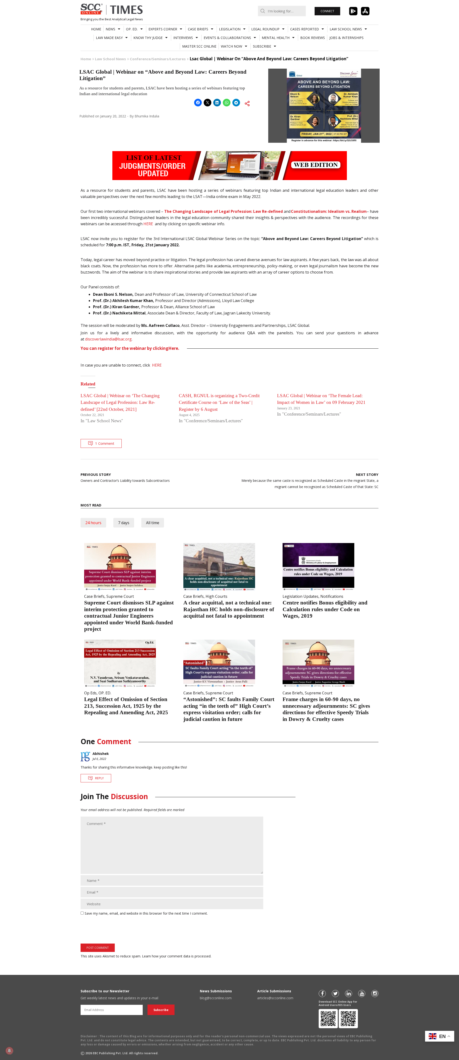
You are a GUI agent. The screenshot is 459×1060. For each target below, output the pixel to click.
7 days (123, 522)
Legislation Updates (300, 596)
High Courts (216, 596)
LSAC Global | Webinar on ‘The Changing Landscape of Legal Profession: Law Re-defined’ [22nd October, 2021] (120, 402)
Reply (99, 778)
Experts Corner (162, 29)
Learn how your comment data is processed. (176, 956)
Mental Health (276, 37)
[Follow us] (322, 993)
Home (96, 29)
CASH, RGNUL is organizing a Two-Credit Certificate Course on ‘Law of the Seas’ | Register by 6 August (219, 402)
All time (152, 522)
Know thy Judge (148, 37)
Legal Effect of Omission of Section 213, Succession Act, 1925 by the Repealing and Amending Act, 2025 (126, 705)
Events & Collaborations (227, 37)
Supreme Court (120, 596)
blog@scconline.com (216, 998)
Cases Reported (304, 29)
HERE (148, 223)
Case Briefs (198, 29)
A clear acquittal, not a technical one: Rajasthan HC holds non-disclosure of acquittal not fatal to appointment (228, 609)
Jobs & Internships (346, 37)
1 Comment (104, 443)
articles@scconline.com (275, 998)
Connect (327, 11)
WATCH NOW (231, 46)
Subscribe (262, 46)
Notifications (331, 596)
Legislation (229, 29)
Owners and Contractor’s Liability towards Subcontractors (125, 477)
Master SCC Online (199, 46)
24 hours (93, 522)
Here (173, 348)
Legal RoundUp (265, 29)
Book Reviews (312, 37)
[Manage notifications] (9, 1051)
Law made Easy (109, 37)
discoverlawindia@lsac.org (108, 339)
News (110, 29)
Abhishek (101, 753)
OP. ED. (132, 29)
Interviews (183, 37)
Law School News (346, 29)
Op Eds (90, 693)
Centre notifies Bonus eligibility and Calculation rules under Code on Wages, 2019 (325, 609)
